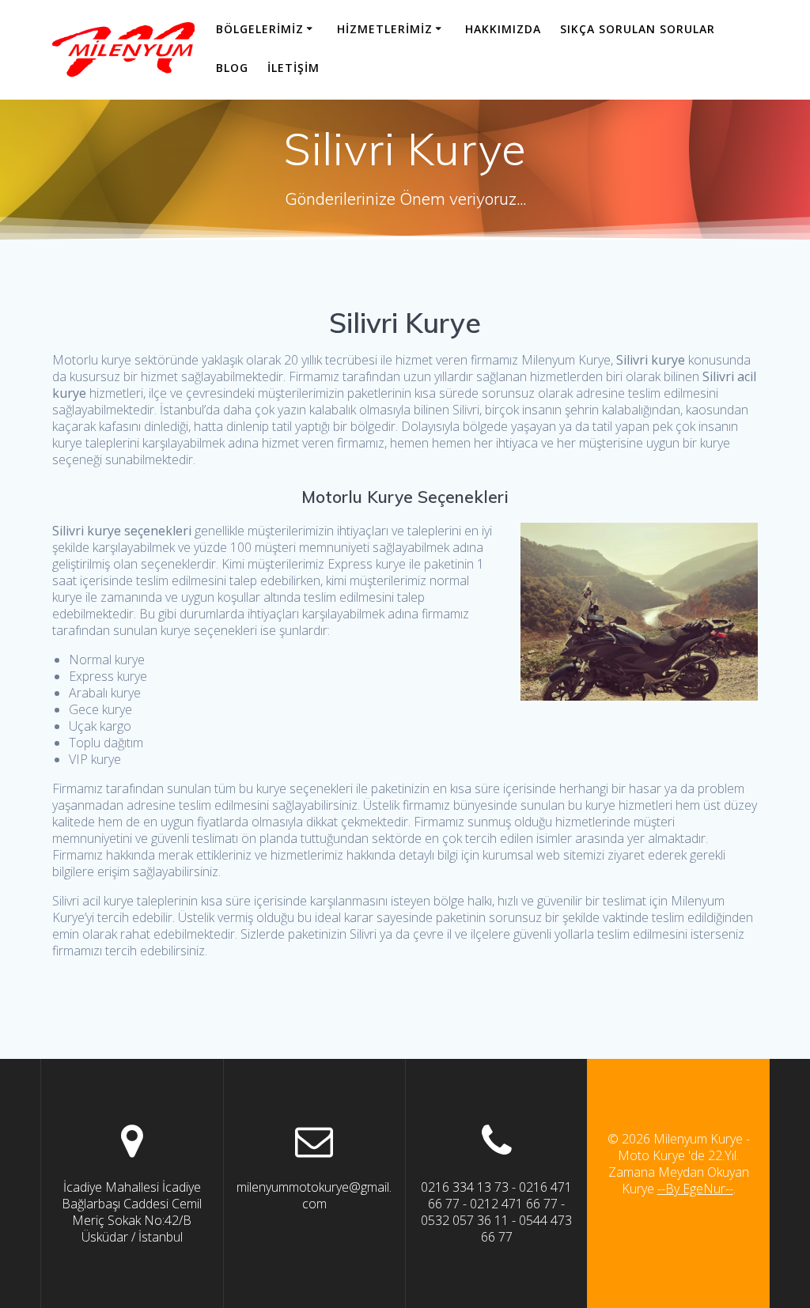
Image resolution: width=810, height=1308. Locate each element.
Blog (232, 67)
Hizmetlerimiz (385, 28)
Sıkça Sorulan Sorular (637, 28)
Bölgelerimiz (260, 28)
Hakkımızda (503, 28)
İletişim (293, 67)
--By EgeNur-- (695, 1188)
